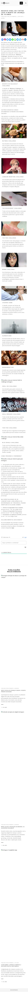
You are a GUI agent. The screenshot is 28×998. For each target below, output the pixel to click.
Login (25, 537)
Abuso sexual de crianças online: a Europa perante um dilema (13, 691)
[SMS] (15, 39)
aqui (13, 528)
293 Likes (5, 845)
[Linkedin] (25, 39)
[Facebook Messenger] (10, 39)
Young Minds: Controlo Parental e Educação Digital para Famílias (11, 965)
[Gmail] (23, 39)
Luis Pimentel (13, 16)
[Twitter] (7, 39)
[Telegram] (18, 39)
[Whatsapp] (12, 39)
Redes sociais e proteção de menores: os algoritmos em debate (13, 827)
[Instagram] (5, 39)
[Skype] (20, 39)
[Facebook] (2, 39)
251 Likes (5, 981)
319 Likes (5, 707)
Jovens (3, 18)
